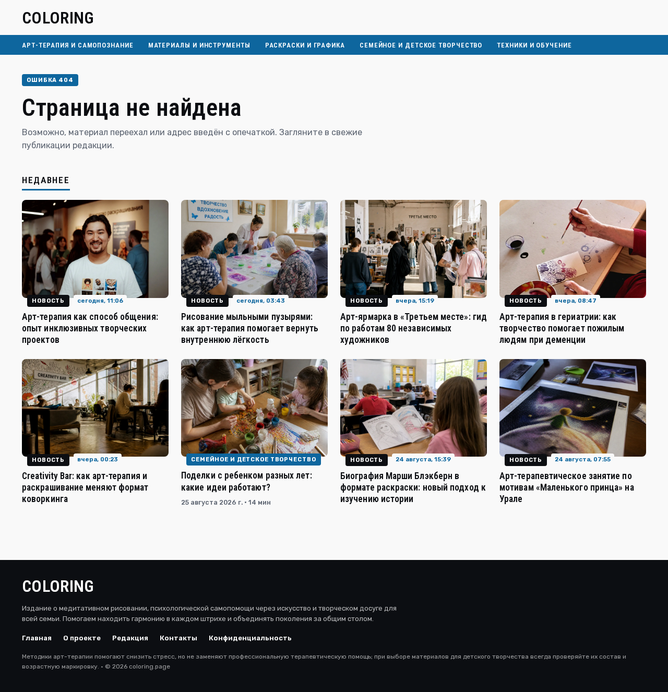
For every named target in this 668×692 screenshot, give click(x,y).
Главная (37, 638)
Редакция (130, 638)
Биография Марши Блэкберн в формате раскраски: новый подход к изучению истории (413, 487)
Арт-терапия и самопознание (78, 45)
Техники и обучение (534, 45)
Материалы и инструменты (199, 45)
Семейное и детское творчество (421, 45)
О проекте (82, 638)
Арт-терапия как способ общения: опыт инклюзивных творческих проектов (90, 328)
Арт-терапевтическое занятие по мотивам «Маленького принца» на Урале (566, 487)
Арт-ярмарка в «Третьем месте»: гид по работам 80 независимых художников (413, 328)
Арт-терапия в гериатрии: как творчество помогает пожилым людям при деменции (561, 328)
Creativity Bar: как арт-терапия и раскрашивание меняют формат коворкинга (85, 487)
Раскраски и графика (305, 45)
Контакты (178, 638)
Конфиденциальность (250, 638)
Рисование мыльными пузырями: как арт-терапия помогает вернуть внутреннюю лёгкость (249, 328)
